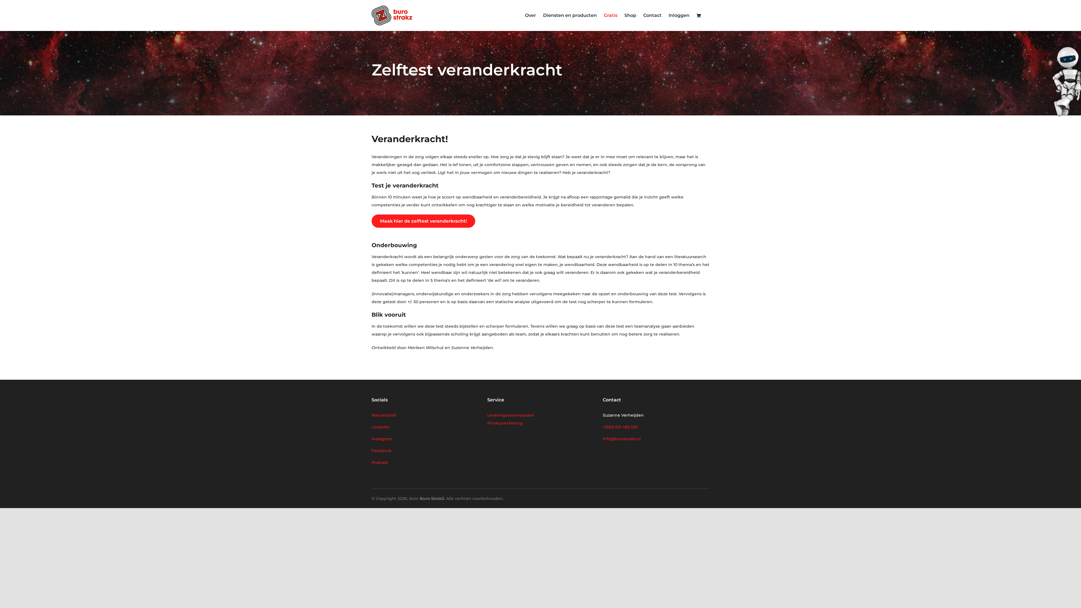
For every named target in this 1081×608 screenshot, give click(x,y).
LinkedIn (381, 427)
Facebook (382, 450)
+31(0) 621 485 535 (620, 427)
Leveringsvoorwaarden (510, 415)
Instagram (382, 438)
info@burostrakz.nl (622, 438)
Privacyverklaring (505, 423)
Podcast (380, 462)
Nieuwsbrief (384, 415)
